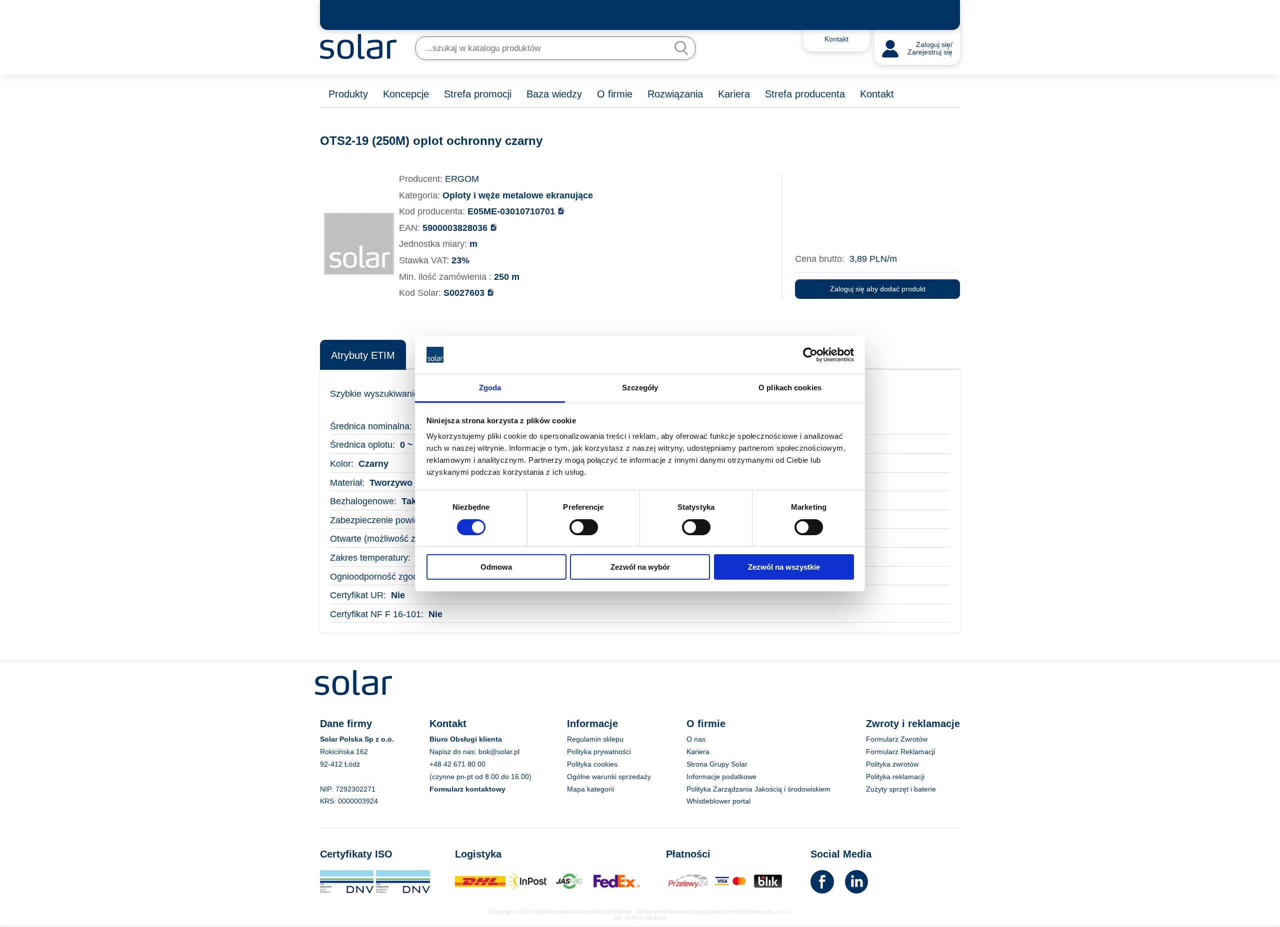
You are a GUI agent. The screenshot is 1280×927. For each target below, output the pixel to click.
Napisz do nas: (454, 752)
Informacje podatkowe (721, 777)
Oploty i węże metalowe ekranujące (517, 195)
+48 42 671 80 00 (458, 764)
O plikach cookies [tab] (790, 387)
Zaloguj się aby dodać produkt (878, 289)
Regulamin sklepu (595, 739)
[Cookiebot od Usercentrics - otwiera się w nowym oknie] (810, 354)
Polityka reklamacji (895, 777)
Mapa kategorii (590, 789)
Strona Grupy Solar (717, 764)
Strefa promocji (478, 93)
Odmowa (496, 567)
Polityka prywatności (599, 752)
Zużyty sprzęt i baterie (901, 789)
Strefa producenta (805, 93)
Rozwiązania (675, 93)
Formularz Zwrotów (897, 739)
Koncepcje (406, 93)
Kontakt (877, 93)
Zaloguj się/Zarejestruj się (930, 48)
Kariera (734, 93)
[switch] (584, 526)
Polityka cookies (592, 764)
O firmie (614, 93)
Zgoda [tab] (490, 387)
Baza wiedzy (554, 93)
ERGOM (462, 179)
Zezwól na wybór (640, 567)
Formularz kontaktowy (468, 789)
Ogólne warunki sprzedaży (609, 777)
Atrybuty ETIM (363, 355)
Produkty (348, 93)
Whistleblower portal (718, 801)
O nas (696, 739)
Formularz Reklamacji (900, 752)
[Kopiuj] (561, 210)
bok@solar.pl (499, 752)
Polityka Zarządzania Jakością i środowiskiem (758, 789)
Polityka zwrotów (892, 764)
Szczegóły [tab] (640, 387)
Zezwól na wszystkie (784, 567)
